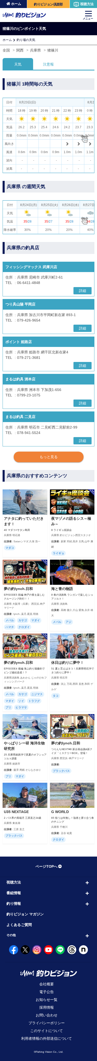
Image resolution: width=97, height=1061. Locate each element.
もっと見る (49, 457)
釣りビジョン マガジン (25, 914)
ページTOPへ (46, 866)
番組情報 (13, 893)
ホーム (16, 4)
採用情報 (46, 1007)
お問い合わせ (46, 1015)
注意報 (48, 64)
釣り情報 (13, 903)
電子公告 (46, 992)
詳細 (82, 291)
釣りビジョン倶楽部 (48, 4)
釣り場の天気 (26, 40)
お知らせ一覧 (46, 1000)
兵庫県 (35, 50)
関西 (20, 50)
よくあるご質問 (19, 925)
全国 (6, 50)
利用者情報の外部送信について (46, 1038)
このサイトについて (46, 1031)
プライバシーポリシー (46, 1023)
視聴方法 (87, 4)
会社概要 (46, 984)
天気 (17, 64)
